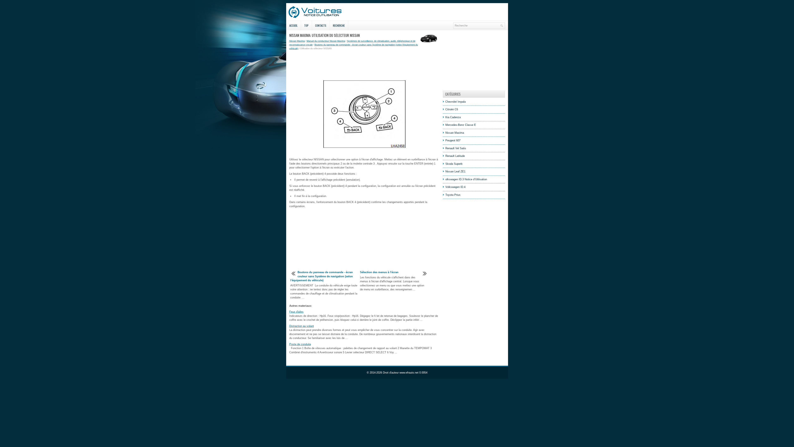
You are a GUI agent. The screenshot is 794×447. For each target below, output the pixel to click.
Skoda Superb (453, 163)
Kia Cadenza (453, 117)
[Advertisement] (364, 64)
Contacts (320, 25)
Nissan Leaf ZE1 (455, 171)
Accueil (293, 25)
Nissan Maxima (297, 41)
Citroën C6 (451, 109)
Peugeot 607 (452, 140)
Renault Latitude (455, 155)
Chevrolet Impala (455, 101)
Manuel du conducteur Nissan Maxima (326, 41)
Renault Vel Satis (455, 148)
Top (306, 25)
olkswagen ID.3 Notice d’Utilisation (466, 179)
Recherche (339, 25)
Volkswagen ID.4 (455, 187)
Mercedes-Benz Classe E (460, 124)
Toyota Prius (452, 194)
